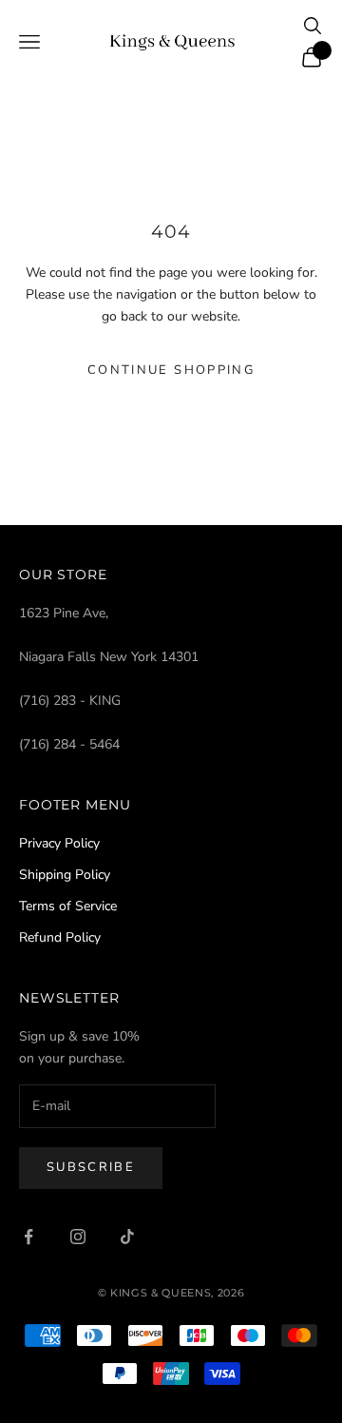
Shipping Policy (64, 875)
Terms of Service (68, 906)
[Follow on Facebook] (28, 1236)
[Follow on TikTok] (127, 1236)
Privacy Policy (59, 843)
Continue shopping (171, 370)
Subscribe (91, 1167)
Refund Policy (60, 937)
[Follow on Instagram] (77, 1236)
